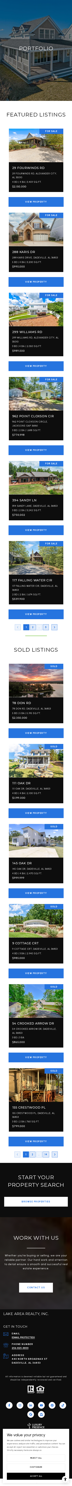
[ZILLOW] (41, 1414)
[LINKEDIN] (30, 1405)
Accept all (36, 1476)
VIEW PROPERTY (36, 201)
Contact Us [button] (36, 1287)
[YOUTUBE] (41, 1405)
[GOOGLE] (30, 1414)
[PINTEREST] (52, 1405)
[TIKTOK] (62, 1405)
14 (46, 1154)
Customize (36, 1467)
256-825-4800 (20, 1348)
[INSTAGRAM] (20, 1405)
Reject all (36, 1458)
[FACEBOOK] (9, 1405)
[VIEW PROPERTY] (36, 199)
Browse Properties (36, 1201)
